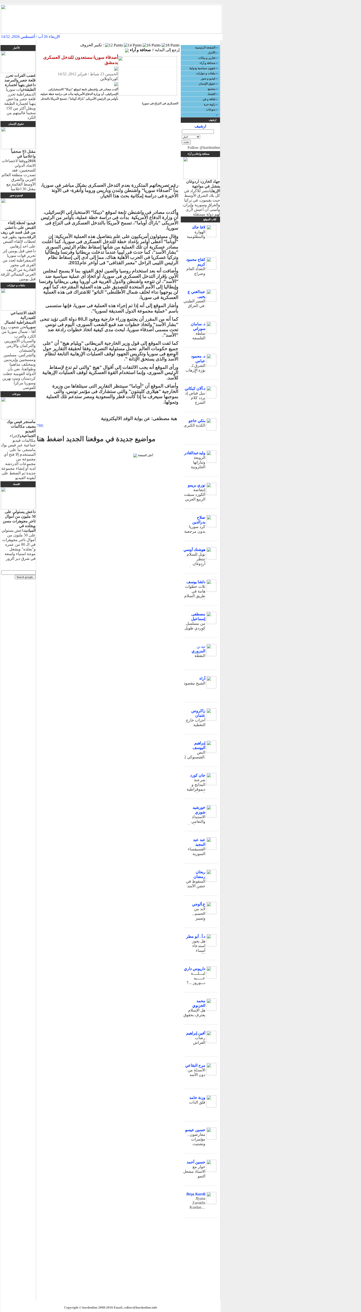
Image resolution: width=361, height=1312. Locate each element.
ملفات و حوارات (205, 73)
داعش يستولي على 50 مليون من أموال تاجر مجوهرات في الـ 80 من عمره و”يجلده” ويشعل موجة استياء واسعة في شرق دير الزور (18, 535)
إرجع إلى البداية (167, 50)
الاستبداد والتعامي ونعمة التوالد (195, 821)
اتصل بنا (183, 37)
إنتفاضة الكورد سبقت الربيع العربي (194, 494)
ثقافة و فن (209, 99)
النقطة (199, 656)
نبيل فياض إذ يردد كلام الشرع (195, 398)
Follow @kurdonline (204, 147)
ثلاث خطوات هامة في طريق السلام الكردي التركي (194, 595)
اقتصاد (211, 94)
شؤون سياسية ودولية (202, 68)
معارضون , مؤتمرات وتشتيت (196, 1139)
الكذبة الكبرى (194, 425)
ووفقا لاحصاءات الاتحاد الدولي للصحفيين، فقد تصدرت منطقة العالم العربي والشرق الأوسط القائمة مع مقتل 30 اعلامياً (18, 170)
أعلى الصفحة (145, 455)
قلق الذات (197, 1102)
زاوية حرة (209, 104)
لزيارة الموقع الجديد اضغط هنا (109, 37)
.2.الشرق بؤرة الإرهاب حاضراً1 (195, 370)
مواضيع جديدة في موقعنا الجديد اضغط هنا (96, 439)
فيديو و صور (208, 78)
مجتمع (211, 89)
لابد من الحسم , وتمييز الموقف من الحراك (196, 918)
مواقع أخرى (163, 37)
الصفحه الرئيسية (207, 37)
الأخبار (211, 52)
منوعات (210, 109)
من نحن (143, 37)
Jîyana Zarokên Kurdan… (197, 1202)
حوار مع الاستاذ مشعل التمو (194, 1171)
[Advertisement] (109, 145)
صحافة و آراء (207, 63)
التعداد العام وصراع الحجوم (195, 273)
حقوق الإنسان (207, 83)
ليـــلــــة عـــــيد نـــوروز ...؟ (196, 978)
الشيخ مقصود (194, 683)
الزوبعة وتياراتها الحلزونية (198, 462)
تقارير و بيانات (206, 58)
